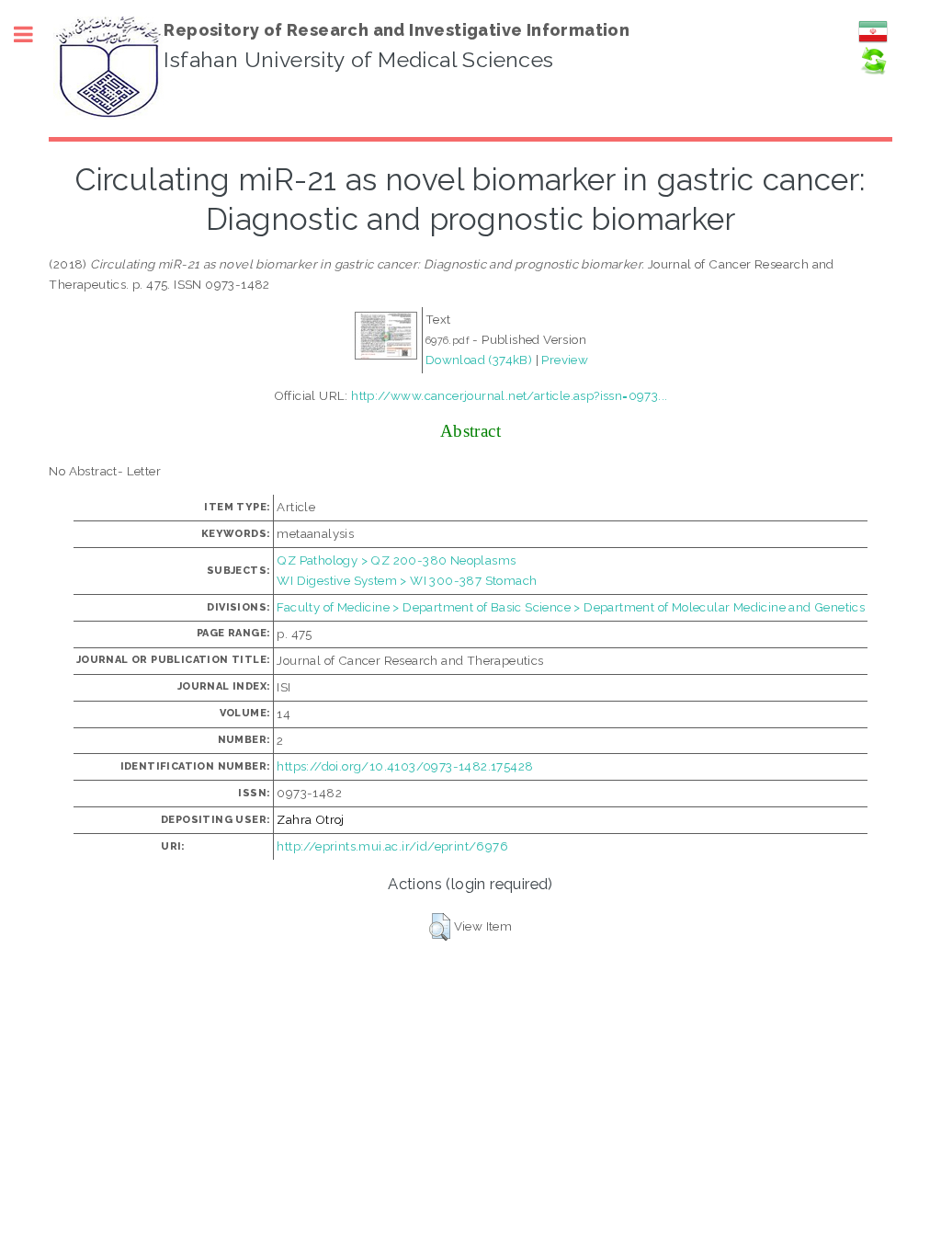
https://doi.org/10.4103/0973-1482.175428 (405, 766)
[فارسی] (873, 41)
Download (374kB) (478, 359)
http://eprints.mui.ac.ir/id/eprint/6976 (392, 846)
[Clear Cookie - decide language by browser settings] (873, 70)
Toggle (33, 34)
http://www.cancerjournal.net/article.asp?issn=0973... (509, 395)
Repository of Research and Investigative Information (396, 30)
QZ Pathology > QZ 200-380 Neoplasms (396, 560)
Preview (564, 359)
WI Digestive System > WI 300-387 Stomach (407, 580)
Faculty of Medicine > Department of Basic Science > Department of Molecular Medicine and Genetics (571, 607)
